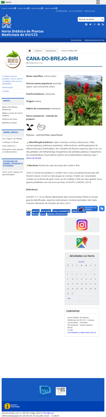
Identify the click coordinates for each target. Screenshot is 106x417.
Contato (5, 91)
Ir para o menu (23, 8)
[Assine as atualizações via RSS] (103, 24)
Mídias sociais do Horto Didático (12, 114)
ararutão (46, 211)
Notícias (38, 51)
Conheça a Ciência (10, 142)
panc (42, 213)
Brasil (9, 2)
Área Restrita (76, 40)
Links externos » (9, 145)
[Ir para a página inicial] (29, 51)
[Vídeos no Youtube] (95, 24)
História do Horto (9, 119)
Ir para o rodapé (50, 8)
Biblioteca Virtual (9, 122)
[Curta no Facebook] (86, 24)
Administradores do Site (94, 40)
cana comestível (61, 211)
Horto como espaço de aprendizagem (12, 173)
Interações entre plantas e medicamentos (12, 150)
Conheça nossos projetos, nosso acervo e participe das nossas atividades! (12, 80)
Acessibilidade (61, 11)
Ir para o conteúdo (9, 8)
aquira (35, 211)
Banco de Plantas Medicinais (9, 108)
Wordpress (48, 412)
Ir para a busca (37, 8)
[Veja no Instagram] (99, 24)
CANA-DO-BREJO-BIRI (69, 51)
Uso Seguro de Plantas (12, 138)
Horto (35, 213)
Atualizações (7, 87)
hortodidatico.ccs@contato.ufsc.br (82, 332)
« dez (69, 298)
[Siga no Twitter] (90, 24)
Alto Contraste (76, 11)
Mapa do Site (89, 11)
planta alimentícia (57, 213)
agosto (82, 262)
